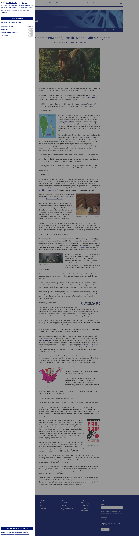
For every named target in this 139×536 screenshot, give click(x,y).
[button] (7, 26)
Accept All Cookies (17, 18)
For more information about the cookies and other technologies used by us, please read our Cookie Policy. (15, 533)
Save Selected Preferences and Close (17, 528)
